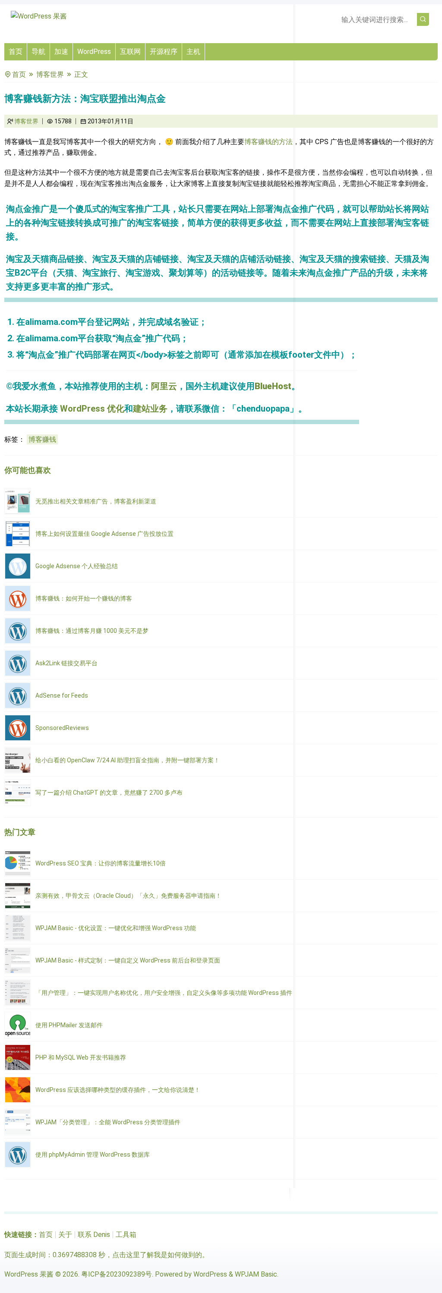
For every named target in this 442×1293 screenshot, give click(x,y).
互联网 (130, 51)
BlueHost (273, 386)
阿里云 (164, 386)
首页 (15, 51)
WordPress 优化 (92, 408)
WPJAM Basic (256, 1274)
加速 (61, 51)
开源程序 (163, 51)
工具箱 (126, 1234)
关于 (65, 1234)
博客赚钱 (42, 439)
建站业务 (150, 408)
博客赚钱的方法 (268, 142)
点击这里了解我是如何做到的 (157, 1255)
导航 (38, 51)
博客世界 (50, 74)
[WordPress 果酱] (39, 16)
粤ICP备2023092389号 (116, 1274)
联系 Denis (94, 1234)
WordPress (94, 51)
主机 (193, 51)
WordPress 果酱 (29, 1274)
